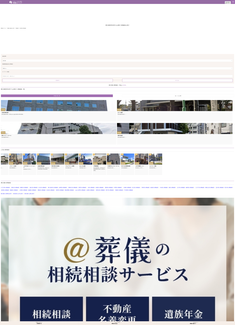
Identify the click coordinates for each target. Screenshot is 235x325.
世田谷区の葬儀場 (74, 188)
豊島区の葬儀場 (21, 188)
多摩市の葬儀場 (57, 186)
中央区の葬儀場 (148, 186)
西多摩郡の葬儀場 (46, 188)
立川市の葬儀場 (164, 186)
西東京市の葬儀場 (66, 186)
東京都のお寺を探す (16, 191)
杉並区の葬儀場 (29, 188)
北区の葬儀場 (82, 186)
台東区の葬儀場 (65, 188)
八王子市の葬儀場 (181, 186)
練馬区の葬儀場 (172, 186)
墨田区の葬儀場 (98, 186)
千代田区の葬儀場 (100, 188)
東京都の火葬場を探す (6, 191)
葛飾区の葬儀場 (223, 186)
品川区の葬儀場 (199, 186)
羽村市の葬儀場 (131, 186)
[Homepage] (15, 1)
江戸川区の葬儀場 (5, 186)
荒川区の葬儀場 (207, 186)
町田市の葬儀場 (37, 188)
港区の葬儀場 (156, 186)
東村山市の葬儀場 (190, 186)
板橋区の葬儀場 (12, 188)
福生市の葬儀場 (30, 186)
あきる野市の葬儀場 (56, 188)
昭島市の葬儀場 (21, 186)
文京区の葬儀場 (38, 186)
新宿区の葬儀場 (215, 186)
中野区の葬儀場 (106, 186)
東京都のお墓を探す (26, 191)
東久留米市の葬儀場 (48, 186)
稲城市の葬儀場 (139, 186)
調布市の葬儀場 (13, 186)
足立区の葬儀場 (123, 186)
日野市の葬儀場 (74, 186)
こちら (124, 84)
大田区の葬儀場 (4, 188)
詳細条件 (57, 80)
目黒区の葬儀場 (90, 186)
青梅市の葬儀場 (91, 188)
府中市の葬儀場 (82, 188)
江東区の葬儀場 (115, 186)
